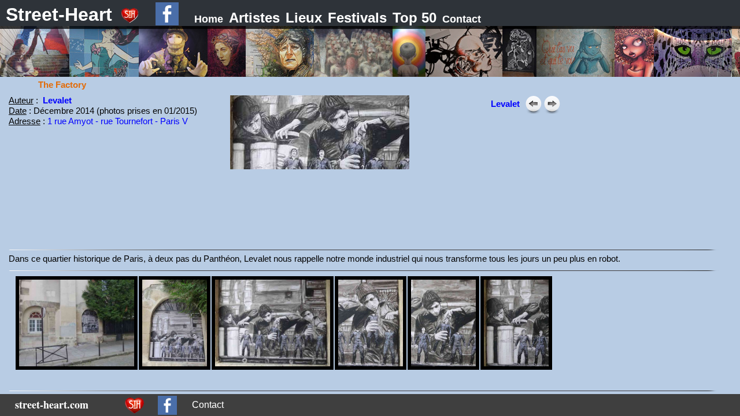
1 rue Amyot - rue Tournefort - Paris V (117, 121)
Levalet (57, 100)
